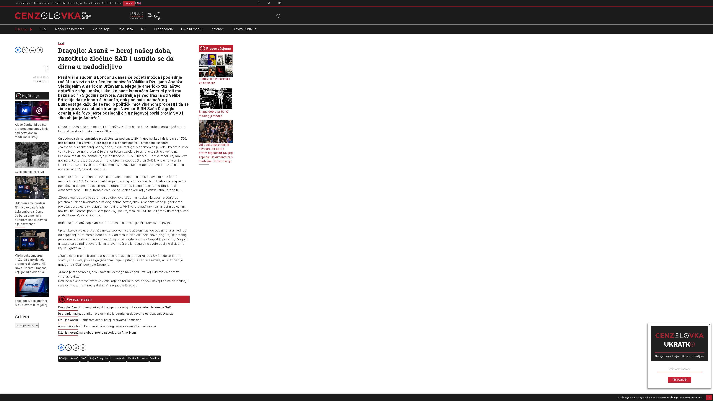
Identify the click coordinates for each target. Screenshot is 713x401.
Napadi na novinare (70, 29)
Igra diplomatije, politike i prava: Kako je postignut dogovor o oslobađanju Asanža (115, 313)
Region (96, 3)
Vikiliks (155, 358)
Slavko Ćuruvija (245, 29)
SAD (84, 358)
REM (43, 29)
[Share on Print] (32, 50)
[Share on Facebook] (18, 50)
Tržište (56, 3)
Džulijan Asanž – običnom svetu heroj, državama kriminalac (99, 320)
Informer (217, 29)
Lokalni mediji (192, 29)
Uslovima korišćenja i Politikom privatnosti (679, 397)
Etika (65, 3)
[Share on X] (25, 50)
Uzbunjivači (118, 358)
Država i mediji (42, 3)
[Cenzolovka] (53, 15)
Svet (104, 3)
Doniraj (129, 3)
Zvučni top (101, 29)
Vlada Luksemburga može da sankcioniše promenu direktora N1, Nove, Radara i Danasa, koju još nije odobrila (31, 264)
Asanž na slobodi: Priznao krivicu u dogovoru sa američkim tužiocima (107, 326)
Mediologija (75, 3)
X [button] (709, 397)
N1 (143, 29)
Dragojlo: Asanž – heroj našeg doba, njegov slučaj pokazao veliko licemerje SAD (114, 307)
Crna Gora (125, 29)
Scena (87, 3)
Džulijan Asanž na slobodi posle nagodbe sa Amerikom (97, 332)
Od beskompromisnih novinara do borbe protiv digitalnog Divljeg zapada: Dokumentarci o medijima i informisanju (216, 153)
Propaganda (163, 29)
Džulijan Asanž (69, 358)
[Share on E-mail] (40, 50)
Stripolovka (115, 3)
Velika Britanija (138, 358)
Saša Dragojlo (98, 358)
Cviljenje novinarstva (29, 172)
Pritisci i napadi (23, 3)
